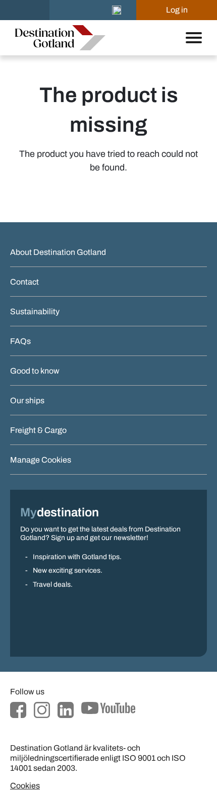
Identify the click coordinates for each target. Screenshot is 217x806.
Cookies (25, 785)
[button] (116, 10)
